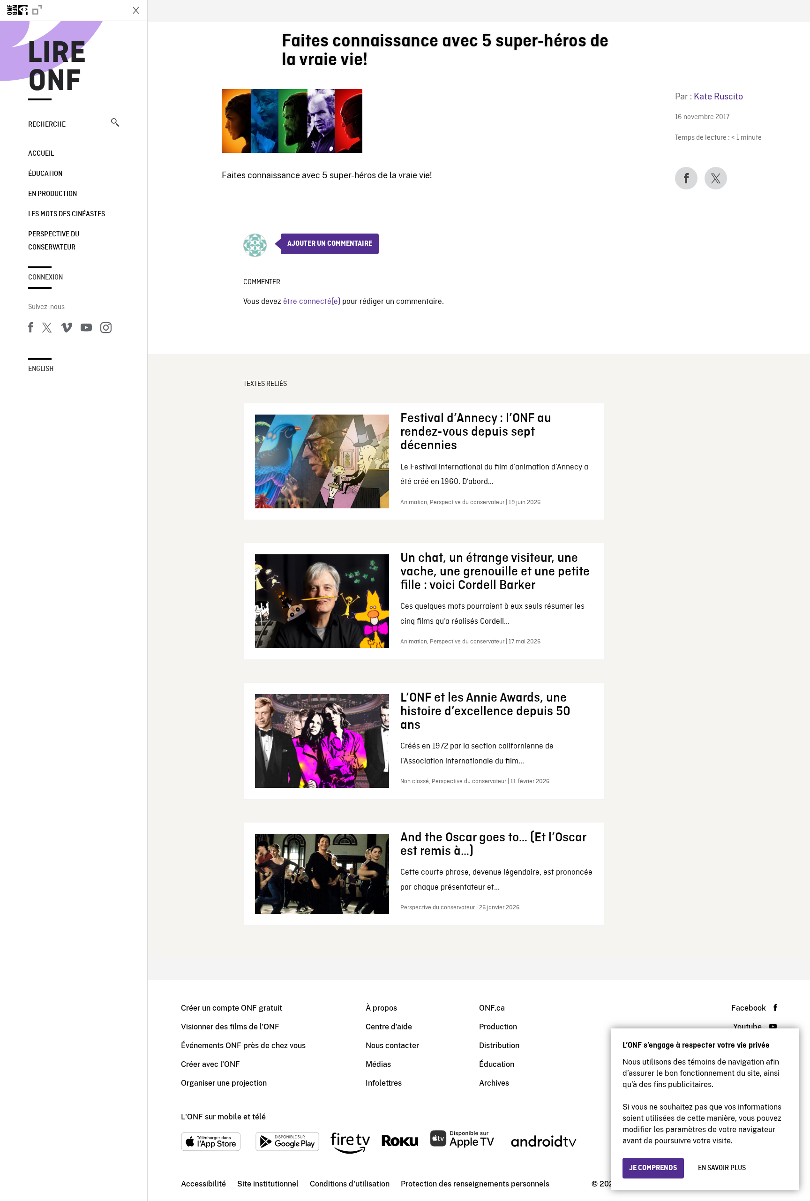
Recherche (47, 124)
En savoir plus (722, 1168)
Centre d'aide (389, 1026)
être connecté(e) (311, 302)
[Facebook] (30, 329)
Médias (378, 1064)
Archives (494, 1083)
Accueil (41, 154)
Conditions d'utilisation (350, 1183)
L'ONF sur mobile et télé (223, 1116)
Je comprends (653, 1168)
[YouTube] (86, 329)
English (41, 369)
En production (52, 194)
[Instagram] (106, 329)
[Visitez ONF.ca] (62, 10)
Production (498, 1026)
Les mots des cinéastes (66, 214)
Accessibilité (203, 1183)
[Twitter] (46, 329)
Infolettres (384, 1083)
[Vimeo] (66, 329)
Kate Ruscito (718, 96)
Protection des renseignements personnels (475, 1183)
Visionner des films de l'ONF (230, 1026)
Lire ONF (57, 67)
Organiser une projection (224, 1083)
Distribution (499, 1045)
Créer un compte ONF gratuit (231, 1008)
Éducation (45, 174)
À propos (381, 1008)
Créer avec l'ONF (210, 1064)
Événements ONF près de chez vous (243, 1045)
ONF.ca (492, 1008)
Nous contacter (392, 1045)
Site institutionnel (268, 1183)
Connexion (45, 277)
